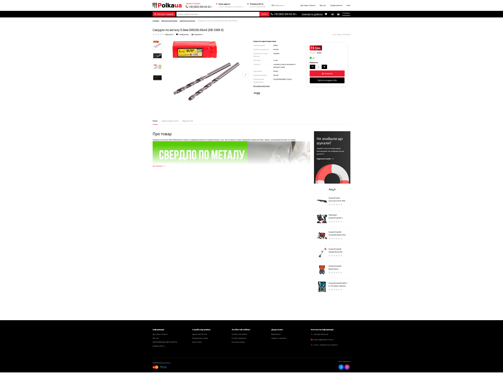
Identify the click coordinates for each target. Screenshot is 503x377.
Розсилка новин (238, 342)
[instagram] (347, 367)
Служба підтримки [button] (201, 329)
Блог (348, 5)
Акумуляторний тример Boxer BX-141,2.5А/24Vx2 (336, 250)
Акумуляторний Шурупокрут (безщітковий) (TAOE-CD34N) (337, 267)
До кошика (327, 73)
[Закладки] (326, 14)
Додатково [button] (277, 329)
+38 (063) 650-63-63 (200, 7)
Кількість (314, 62)
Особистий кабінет (240, 334)
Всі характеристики (261, 86)
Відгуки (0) (187, 120)
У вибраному (184, 34)
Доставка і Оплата (307, 5)
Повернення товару (200, 338)
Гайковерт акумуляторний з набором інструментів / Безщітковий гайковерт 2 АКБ (338, 216)
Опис (155, 120)
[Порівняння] (332, 14)
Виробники (275, 334)
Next (245, 74)
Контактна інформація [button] (322, 329)
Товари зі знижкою (278, 338)
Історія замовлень (239, 338)
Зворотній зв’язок (199, 334)
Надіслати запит (324, 159)
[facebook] (341, 367)
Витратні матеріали (169, 21)
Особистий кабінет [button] (241, 329)
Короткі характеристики (264, 41)
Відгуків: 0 (169, 34)
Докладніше (158, 166)
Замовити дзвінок (193, 3)
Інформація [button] (158, 329)
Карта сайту (197, 342)
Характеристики (170, 120)
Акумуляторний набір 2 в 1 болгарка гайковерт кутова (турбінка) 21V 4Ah (338, 284)
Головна (156, 21)
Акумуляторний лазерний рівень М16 (337, 233)
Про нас (323, 5)
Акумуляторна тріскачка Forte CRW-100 (337, 199)
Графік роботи (336, 5)
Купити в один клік (327, 80)
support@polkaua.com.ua (323, 339)
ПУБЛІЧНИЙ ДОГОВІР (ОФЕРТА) (165, 342)
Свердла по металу (187, 21)
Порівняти (198, 34)
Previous (167, 74)
